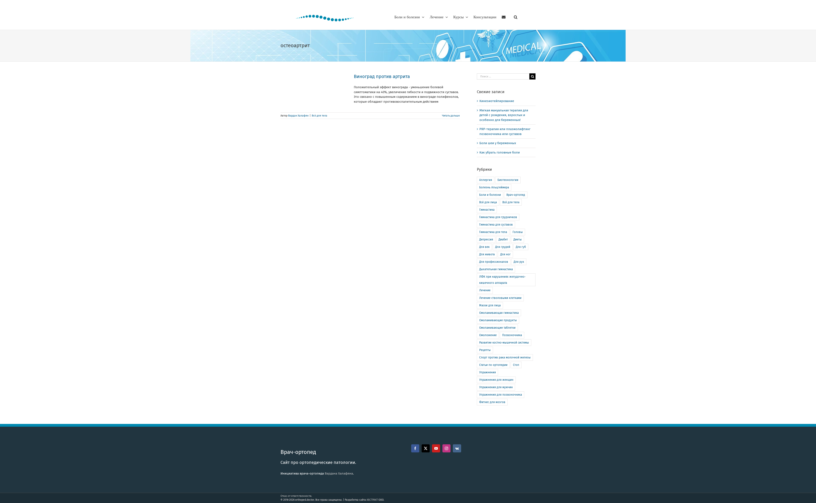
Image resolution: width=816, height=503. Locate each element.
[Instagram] (446, 448)
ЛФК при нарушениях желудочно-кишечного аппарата (502, 280)
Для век (484, 247)
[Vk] (457, 448)
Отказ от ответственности (295, 495)
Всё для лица (488, 202)
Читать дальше (451, 115)
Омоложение (488, 335)
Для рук (519, 262)
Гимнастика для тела (493, 232)
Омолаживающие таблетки (497, 328)
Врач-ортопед (515, 195)
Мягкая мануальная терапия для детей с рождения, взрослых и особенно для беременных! (503, 115)
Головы (518, 232)
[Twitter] (426, 448)
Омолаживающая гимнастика (499, 313)
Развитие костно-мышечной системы (504, 342)
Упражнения (487, 372)
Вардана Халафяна (339, 473)
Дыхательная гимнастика (496, 269)
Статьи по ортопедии (493, 365)
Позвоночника (512, 335)
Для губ (521, 247)
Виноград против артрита (382, 76)
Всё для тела (319, 115)
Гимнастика (486, 210)
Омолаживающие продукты (498, 320)
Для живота (487, 254)
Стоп (516, 365)
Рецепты (485, 350)
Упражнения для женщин (496, 380)
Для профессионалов (493, 262)
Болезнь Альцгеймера (494, 187)
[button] (515, 17)
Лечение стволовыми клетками (500, 298)
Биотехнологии (507, 180)
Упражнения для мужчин (496, 387)
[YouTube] (436, 448)
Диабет (503, 239)
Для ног (505, 254)
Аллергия (485, 180)
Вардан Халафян (298, 115)
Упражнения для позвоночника (500, 394)
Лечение (484, 290)
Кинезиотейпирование (496, 101)
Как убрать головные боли (499, 152)
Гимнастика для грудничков (498, 217)
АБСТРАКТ (372, 499)
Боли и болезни (490, 195)
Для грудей (502, 247)
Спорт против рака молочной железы (505, 357)
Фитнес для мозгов (492, 402)
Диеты (517, 239)
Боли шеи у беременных (497, 143)
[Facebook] (415, 448)
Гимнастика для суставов (496, 224)
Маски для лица (490, 305)
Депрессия (486, 239)
